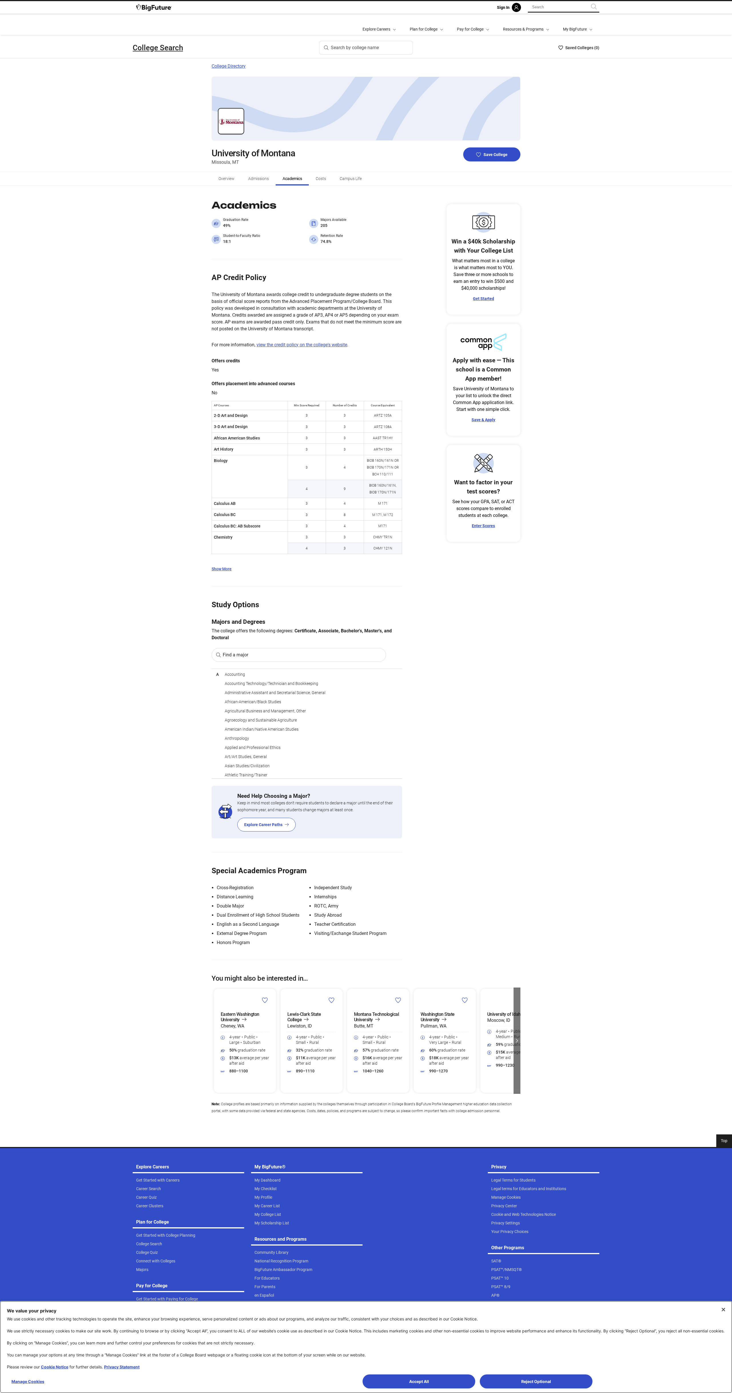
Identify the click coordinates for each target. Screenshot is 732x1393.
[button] (215, 1041)
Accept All (419, 1381)
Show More (222, 569)
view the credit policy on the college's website (301, 344)
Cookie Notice (54, 1366)
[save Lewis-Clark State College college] (331, 1000)
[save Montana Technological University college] (398, 1000)
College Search (158, 47)
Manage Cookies (27, 1381)
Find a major (235, 654)
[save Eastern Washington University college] (265, 1000)
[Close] (723, 1309)
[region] (307, 724)
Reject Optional (536, 1381)
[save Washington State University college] (465, 1000)
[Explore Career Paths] (307, 812)
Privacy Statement (122, 1366)
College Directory (229, 66)
